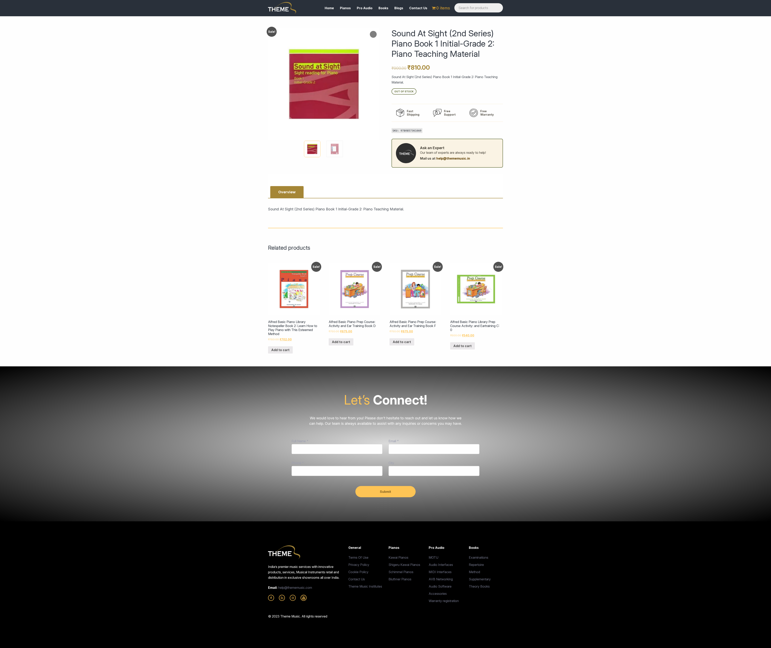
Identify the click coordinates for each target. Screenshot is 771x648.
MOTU (433, 557)
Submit (385, 492)
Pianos (345, 8)
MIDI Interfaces (440, 572)
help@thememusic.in (453, 158)
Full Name (300, 441)
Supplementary (480, 579)
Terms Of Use (358, 557)
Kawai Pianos (398, 557)
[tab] (287, 192)
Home (329, 8)
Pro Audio (364, 8)
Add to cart (280, 350)
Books (383, 8)
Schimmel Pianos (401, 572)
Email (394, 441)
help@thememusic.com (295, 588)
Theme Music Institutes (365, 586)
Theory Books (479, 586)
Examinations (478, 557)
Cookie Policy (358, 572)
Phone (298, 463)
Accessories (438, 593)
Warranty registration (444, 600)
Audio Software (440, 586)
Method (474, 572)
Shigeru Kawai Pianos (404, 564)
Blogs (398, 8)
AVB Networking (441, 579)
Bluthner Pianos (400, 579)
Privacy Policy (358, 564)
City (391, 463)
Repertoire (476, 564)
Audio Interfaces (441, 564)
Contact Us (418, 8)
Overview (287, 192)
